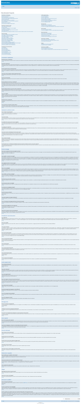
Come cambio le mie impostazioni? (6, 26)
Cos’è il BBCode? (4, 47)
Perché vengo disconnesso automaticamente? (8, 17)
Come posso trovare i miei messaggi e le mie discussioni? (49, 36)
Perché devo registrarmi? (5, 16)
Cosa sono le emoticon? (5, 49)
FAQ (76, 7)
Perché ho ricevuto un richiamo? (6, 41)
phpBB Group (25, 382)
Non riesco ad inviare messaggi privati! (46, 24)
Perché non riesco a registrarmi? (6, 22)
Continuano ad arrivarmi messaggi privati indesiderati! (48, 25)
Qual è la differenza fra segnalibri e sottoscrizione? (48, 39)
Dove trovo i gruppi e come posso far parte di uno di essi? (49, 18)
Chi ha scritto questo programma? (45, 47)
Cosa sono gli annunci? (5, 51)
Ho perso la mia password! (5, 19)
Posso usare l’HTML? (4, 48)
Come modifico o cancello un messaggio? (7, 35)
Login (78, 7)
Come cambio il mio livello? (5, 30)
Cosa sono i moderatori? (44, 16)
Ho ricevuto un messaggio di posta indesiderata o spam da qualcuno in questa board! (52, 26)
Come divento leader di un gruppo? (46, 19)
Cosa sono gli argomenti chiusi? (6, 53)
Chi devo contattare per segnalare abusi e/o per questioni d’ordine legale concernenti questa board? (54, 49)
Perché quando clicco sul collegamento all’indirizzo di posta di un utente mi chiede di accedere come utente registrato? (17, 31)
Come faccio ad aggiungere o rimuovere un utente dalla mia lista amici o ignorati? (52, 30)
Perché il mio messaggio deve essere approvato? (8, 43)
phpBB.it (43, 403)
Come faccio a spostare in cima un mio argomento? (8, 44)
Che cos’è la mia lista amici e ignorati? (46, 29)
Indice (3, 6)
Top (3, 61)
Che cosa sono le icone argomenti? (6, 54)
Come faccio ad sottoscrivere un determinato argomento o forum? (50, 40)
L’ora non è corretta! (4, 27)
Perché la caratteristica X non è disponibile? (47, 48)
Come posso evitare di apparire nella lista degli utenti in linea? (10, 18)
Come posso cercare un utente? (45, 35)
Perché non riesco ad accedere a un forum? (7, 38)
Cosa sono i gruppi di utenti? (45, 17)
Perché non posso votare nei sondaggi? (7, 39)
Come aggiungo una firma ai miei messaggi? (7, 36)
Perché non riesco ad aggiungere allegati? (7, 40)
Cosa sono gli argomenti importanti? (6, 52)
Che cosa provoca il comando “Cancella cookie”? (8, 23)
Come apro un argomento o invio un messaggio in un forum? (10, 34)
